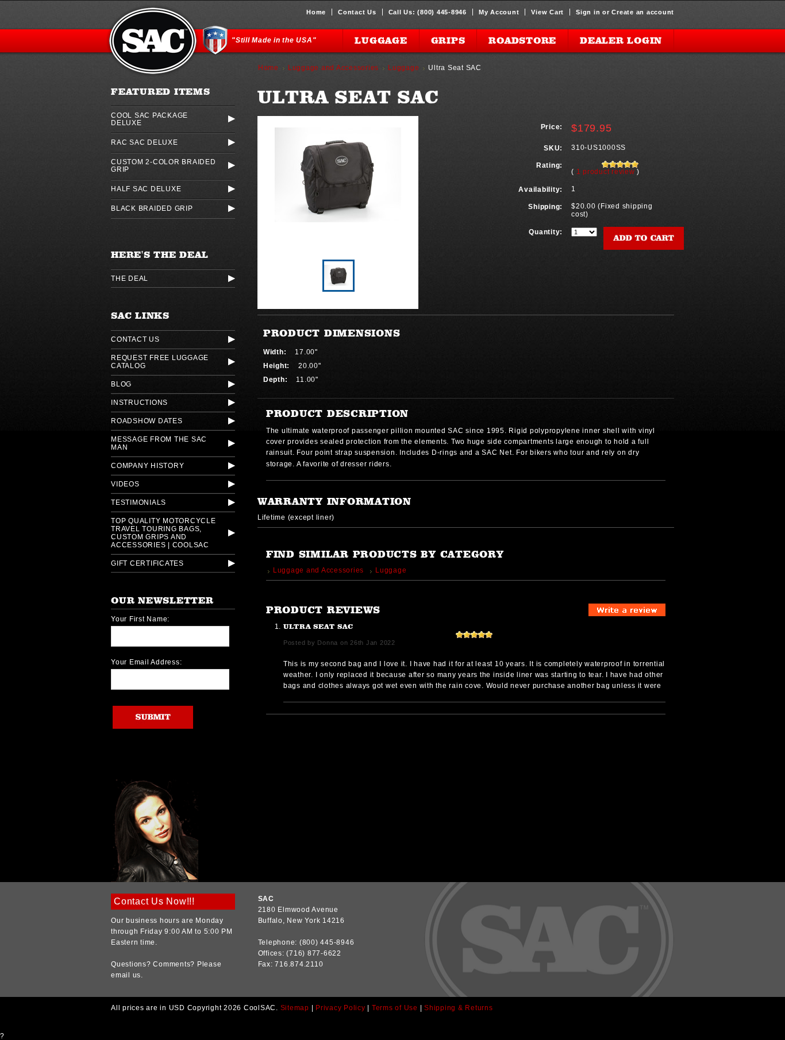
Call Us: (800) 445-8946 (427, 12)
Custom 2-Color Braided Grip (163, 165)
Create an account (642, 12)
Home (316, 12)
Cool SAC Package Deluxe (149, 118)
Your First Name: (140, 619)
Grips (448, 40)
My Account (499, 12)
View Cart (547, 12)
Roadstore (522, 40)
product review (606, 172)
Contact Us (357, 12)
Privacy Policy (340, 1008)
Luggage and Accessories (333, 68)
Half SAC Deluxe (146, 188)
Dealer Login (621, 40)
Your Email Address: (146, 662)
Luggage (381, 40)
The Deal (129, 279)
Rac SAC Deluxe (144, 142)
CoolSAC (152, 41)
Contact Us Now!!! (154, 901)
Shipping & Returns (458, 1008)
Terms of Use (395, 1008)
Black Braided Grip (152, 208)
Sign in (588, 12)
